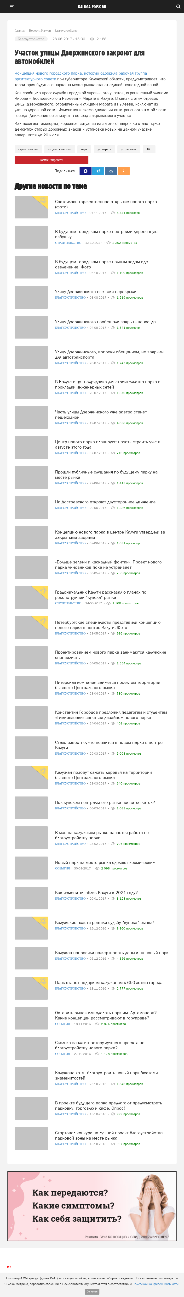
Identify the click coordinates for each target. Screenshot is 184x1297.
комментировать (51, 160)
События (63, 868)
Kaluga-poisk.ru (92, 7)
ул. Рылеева (129, 149)
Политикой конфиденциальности (155, 1284)
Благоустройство (70, 213)
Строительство (28, 149)
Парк (84, 149)
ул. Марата (104, 149)
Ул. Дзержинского (59, 149)
